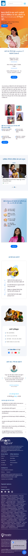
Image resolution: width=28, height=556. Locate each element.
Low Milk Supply (20, 506)
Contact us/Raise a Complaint (7, 469)
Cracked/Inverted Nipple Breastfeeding (9, 508)
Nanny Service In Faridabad (6, 518)
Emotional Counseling (11, 506)
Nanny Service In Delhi (11, 511)
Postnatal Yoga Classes (21, 504)
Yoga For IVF (21, 520)
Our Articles (3, 460)
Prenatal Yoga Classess (11, 501)
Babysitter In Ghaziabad (21, 515)
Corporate (8, 472)
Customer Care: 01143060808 (7, 479)
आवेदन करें (4, 25)
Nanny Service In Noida (22, 511)
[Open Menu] (24, 4)
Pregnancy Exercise (12, 498)
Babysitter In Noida (10, 515)
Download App (4, 487)
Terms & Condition (13, 462)
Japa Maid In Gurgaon (12, 519)
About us (3, 456)
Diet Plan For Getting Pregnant (12, 497)
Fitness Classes (16, 505)
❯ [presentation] (26, 176)
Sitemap (3, 472)
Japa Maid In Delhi (20, 516)
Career (2, 458)
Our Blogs (3, 462)
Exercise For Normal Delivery (12, 499)
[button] (12, 187)
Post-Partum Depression (6, 505)
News (11, 464)
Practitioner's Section (14, 456)
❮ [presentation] (2, 176)
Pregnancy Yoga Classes (10, 502)
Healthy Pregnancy (11, 525)
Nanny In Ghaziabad (15, 513)
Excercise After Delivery (10, 526)
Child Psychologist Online (15, 509)
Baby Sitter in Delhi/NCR (18, 518)
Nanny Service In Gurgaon (8, 512)
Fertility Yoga (18, 522)
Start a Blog (12, 458)
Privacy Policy (13, 460)
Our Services (3, 464)
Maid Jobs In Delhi (6, 523)
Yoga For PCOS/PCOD (13, 495)
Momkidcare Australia (13, 527)
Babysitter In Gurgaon (18, 512)
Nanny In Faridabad (5, 513)
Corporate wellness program (12, 520)
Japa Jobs (25, 522)
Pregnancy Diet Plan (11, 504)
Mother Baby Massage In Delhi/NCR (8, 516)
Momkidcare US (20, 526)
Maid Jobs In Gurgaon (15, 523)
